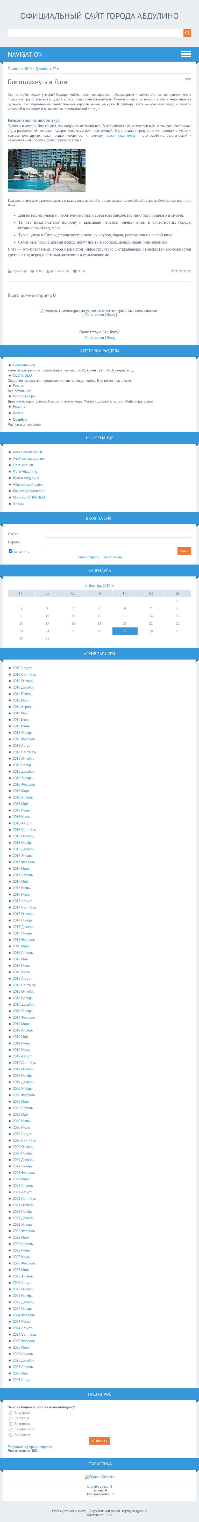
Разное (18, 386)
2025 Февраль (24, 1341)
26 (99, 631)
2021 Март (21, 1179)
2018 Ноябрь (23, 998)
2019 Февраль (24, 1017)
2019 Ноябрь (23, 1076)
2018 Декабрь (23, 1004)
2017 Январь (23, 856)
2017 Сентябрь (24, 907)
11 (73, 616)
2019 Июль (21, 1050)
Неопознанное (24, 365)
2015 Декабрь (23, 771)
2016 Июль (21, 817)
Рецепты (19, 406)
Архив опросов (40, 1447)
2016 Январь (23, 778)
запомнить (21, 551)
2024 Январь (23, 1309)
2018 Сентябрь (24, 985)
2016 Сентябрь (24, 830)
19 (99, 623)
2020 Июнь (21, 1121)
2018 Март (21, 946)
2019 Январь (23, 1011)
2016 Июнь (21, 810)
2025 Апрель (23, 1354)
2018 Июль (21, 972)
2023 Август (22, 1283)
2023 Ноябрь (23, 1296)
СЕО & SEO (22, 375)
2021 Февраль (24, 1173)
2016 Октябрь (23, 836)
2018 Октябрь (23, 991)
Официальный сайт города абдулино (99, 15)
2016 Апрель (23, 797)
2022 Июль (21, 1257)
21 (151, 623)
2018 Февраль (24, 940)
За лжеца (21, 1418)
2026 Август (22, 1380)
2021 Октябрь (23, 1205)
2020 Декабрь (23, 1160)
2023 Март (21, 1270)
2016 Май (20, 804)
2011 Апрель (23, 707)
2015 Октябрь (23, 758)
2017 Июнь (21, 888)
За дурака (22, 1413)
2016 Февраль (24, 784)
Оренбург (20, 271)
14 (151, 616)
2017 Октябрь (23, 914)
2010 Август (22, 668)
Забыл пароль (88, 557)
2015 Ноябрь (23, 765)
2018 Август (22, 978)
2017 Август (22, 901)
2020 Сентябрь (24, 1140)
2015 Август (22, 746)
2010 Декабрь (23, 687)
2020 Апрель (23, 1108)
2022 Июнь (21, 1250)
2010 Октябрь (23, 681)
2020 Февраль (24, 1095)
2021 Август (22, 1192)
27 (54, 69)
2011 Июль (21, 726)
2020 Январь (23, 1089)
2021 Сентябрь (24, 1199)
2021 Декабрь (23, 1218)
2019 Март (21, 1024)
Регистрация (94, 315)
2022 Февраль (24, 1231)
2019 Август (22, 1056)
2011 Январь (22, 694)
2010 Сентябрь (24, 674)
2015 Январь (23, 733)
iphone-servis (59, 271)
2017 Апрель (23, 875)
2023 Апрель (23, 1276)
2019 (28, 69)
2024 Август (22, 1328)
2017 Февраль (24, 862)
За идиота (22, 1424)
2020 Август (22, 1134)
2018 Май (20, 959)
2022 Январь (23, 1224)
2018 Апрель (23, 953)
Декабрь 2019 (99, 586)
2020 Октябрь (23, 1147)
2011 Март (21, 700)
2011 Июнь (21, 720)
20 (125, 623)
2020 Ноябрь (23, 1153)
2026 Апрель (23, 1367)
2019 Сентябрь (24, 1063)
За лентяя (22, 1435)
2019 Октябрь (23, 1069)
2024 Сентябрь (24, 1334)
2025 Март (21, 1347)
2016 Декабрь (23, 849)
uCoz (108, 1515)
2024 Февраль (24, 1315)
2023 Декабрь (23, 1302)
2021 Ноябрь (23, 1211)
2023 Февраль (24, 1263)
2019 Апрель (23, 1030)
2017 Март (21, 868)
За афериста (24, 1429)
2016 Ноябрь (23, 843)
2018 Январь (23, 933)
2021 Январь (23, 1166)
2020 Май (20, 1114)
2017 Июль (21, 894)
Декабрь (41, 69)
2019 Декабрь (23, 1082)
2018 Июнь (21, 966)
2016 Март (21, 791)
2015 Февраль (24, 739)
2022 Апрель (23, 1244)
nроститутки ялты (120, 135)
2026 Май (20, 1373)
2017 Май (20, 881)
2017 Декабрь (23, 927)
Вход (111, 315)
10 (47, 616)
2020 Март (21, 1101)
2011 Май (20, 713)
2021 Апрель (23, 1186)
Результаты (17, 1447)
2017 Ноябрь (23, 920)
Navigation (25, 54)
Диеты (18, 413)
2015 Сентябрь (24, 752)
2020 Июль (21, 1127)
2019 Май (20, 1037)
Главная (14, 69)
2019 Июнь (21, 1043)
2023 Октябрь (23, 1289)
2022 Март (21, 1237)
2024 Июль (21, 1321)
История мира (24, 396)
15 (178, 616)
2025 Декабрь (23, 1360)
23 (21, 631)
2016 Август (22, 823)
